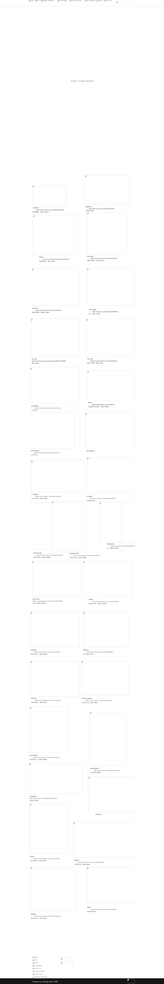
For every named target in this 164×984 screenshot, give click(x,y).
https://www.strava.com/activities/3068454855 (43, 798)
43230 (34, 603)
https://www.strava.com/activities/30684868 (100, 652)
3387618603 (34, 654)
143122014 (34, 455)
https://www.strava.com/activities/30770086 (107, 770)
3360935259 (92, 603)
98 (91, 772)
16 (87, 911)
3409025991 (35, 702)
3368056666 (34, 860)
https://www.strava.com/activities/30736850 (103, 909)
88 (84, 654)
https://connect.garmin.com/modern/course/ (48, 408)
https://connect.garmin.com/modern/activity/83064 (48, 601)
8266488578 (33, 759)
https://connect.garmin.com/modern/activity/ (48, 496)
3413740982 (35, 498)
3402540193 (78, 864)
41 (87, 500)
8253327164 (34, 918)
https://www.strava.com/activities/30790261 (103, 498)
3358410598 (73, 557)
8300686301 (37, 557)
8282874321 (85, 702)
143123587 (34, 410)
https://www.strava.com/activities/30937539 (124, 546)
